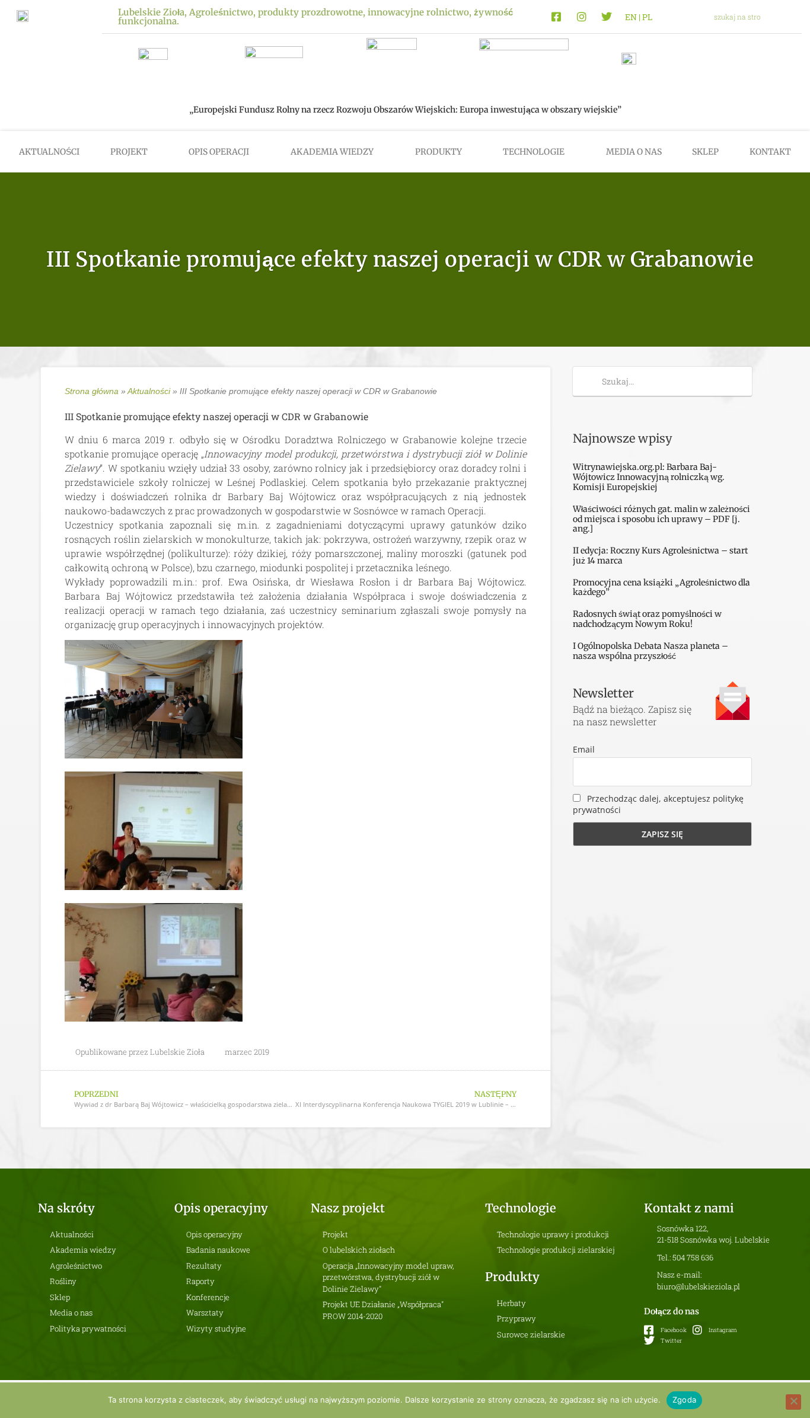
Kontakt (770, 151)
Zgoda (684, 1399)
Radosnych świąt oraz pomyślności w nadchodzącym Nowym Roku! (647, 619)
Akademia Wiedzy (332, 151)
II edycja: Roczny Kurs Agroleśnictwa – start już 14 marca (660, 555)
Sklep (705, 151)
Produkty (438, 151)
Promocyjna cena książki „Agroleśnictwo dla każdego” (661, 587)
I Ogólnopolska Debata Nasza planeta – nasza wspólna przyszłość (650, 651)
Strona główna (92, 391)
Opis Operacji (219, 151)
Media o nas (634, 151)
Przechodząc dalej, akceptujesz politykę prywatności (658, 804)
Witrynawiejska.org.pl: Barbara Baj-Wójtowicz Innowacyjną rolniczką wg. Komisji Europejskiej (649, 477)
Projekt (129, 151)
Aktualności (49, 151)
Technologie (534, 151)
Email (584, 749)
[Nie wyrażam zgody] (793, 1402)
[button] (788, 16)
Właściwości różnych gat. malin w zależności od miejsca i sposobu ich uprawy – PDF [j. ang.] (661, 519)
